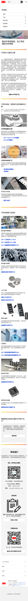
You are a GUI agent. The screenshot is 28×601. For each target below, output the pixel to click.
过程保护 (6, 171)
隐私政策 (15, 581)
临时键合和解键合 (9, 169)
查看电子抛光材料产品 (7, 300)
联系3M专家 (14, 520)
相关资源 (5, 23)
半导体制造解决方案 (6, 129)
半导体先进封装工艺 (6, 160)
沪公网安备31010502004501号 (18, 584)
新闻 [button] (3, 566)
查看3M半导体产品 (14, 94)
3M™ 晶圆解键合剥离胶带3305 (10, 245)
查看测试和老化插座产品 (8, 407)
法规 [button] (3, 571)
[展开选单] (26, 2)
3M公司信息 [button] (5, 562)
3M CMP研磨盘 (8, 140)
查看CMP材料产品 (6, 297)
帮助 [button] (3, 575)
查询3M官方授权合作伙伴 (14, 551)
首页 (4, 14)
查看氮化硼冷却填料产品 (8, 272)
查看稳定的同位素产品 (7, 382)
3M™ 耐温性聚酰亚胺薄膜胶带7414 (11, 355)
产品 (4, 17)
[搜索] (22, 2)
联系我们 (5, 26)
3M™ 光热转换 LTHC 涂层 (8, 242)
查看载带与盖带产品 (6, 325)
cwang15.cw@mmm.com (16, 488)
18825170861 (16, 486)
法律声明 (10, 581)
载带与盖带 (7, 200)
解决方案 (5, 20)
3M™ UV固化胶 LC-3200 (8, 239)
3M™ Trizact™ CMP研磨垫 (11, 137)
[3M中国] (3, 2)
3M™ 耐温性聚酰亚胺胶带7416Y (10, 352)
